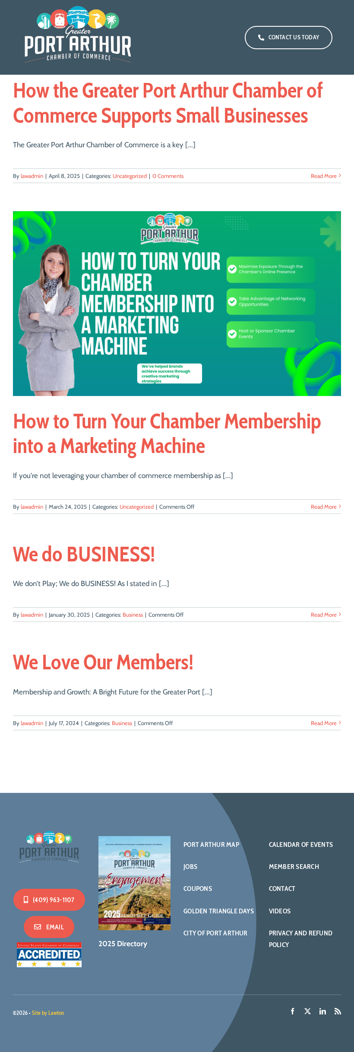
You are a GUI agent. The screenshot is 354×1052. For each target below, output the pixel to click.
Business (133, 614)
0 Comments (167, 175)
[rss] (338, 1011)
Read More (324, 175)
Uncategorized (130, 175)
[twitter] (307, 1011)
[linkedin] (322, 1011)
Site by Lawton (48, 1012)
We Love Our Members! (103, 662)
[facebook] (292, 1011)
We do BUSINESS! (84, 554)
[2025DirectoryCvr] (134, 839)
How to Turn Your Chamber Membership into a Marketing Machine (167, 434)
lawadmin (32, 175)
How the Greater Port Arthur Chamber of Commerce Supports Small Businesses (168, 103)
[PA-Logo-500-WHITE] (49, 831)
